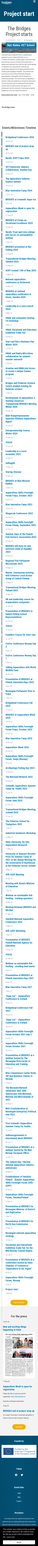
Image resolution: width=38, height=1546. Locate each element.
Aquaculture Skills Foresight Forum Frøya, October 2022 (19, 728)
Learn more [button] (11, 1537)
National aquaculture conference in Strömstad (18, 281)
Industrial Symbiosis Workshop (21, 833)
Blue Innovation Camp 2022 (19, 738)
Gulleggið (10, 463)
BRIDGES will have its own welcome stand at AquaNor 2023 (19, 549)
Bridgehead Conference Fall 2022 (19, 704)
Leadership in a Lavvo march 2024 (19, 308)
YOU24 (9, 442)
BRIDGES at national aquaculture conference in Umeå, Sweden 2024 (18, 294)
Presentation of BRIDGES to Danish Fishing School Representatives (19, 614)
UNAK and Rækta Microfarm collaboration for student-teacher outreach (19, 356)
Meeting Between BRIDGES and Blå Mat (21, 909)
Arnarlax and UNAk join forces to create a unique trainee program (20, 371)
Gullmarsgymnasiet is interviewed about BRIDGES (19, 1137)
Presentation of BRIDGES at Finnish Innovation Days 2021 (20, 977)
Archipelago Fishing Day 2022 (20, 768)
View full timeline (19, 1303)
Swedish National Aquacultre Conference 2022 (20, 920)
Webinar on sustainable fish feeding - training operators (19, 897)
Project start (12, 1289)
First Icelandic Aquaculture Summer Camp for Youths (19, 1125)
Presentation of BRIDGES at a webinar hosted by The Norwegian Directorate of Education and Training (20, 1060)
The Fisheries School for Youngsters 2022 (17, 823)
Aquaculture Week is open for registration (20, 210)
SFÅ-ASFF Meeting (15, 874)
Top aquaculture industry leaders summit (18, 180)
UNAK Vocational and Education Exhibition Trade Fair (21, 331)
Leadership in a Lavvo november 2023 (16, 453)
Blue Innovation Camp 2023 (19, 504)
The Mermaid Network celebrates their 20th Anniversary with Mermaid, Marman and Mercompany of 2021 (19, 1093)
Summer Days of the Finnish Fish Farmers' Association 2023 (21, 536)
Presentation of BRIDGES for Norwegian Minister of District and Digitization (20, 1209)
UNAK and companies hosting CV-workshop (20, 319)
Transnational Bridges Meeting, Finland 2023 (21, 589)
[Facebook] (16, 1475)
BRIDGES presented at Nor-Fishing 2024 (19, 248)
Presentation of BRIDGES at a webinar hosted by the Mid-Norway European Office (20, 1150)
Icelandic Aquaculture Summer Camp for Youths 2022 (21, 787)
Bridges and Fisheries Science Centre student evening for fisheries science (20, 386)
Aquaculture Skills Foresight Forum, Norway (19, 1279)
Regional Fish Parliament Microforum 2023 (18, 562)
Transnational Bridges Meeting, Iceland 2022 (21, 811)
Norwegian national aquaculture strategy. (21, 1234)
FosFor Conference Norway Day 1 (21, 657)
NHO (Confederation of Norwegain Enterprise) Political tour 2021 (21, 1111)
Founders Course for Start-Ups (21, 634)
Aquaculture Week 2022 (17, 747)
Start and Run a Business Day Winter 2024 (20, 343)
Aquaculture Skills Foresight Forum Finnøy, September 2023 (21, 524)
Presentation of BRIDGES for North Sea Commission (19, 1223)
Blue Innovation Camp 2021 (19, 987)
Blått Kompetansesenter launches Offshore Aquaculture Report (21, 418)
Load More (19, 1427)
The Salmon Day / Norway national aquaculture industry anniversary (20, 1164)
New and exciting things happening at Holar (14, 1328)
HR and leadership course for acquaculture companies (20, 601)
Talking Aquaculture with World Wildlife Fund (21, 669)
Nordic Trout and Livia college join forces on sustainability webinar (20, 235)
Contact (19, 1501)
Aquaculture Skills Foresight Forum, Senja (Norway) (19, 758)
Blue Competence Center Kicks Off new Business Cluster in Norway (21, 1076)
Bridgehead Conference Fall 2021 (19, 1009)
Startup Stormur (13, 472)
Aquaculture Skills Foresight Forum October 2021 (19, 1045)
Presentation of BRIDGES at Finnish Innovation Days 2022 (20, 681)
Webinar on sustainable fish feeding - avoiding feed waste (20, 965)
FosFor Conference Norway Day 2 (21, 645)
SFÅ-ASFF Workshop (16, 930)
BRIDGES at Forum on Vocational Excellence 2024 (19, 222)
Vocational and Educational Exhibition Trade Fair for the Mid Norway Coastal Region (19, 1247)
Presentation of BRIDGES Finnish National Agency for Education (19, 942)
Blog (19, 1497)
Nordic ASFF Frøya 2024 (17, 158)
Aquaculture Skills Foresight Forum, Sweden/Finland (19, 1196)
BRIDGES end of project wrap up (20, 148)
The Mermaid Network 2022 (19, 776)
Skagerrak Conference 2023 (19, 513)
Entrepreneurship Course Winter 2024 (18, 432)
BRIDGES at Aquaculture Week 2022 (20, 716)
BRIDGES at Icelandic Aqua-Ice (21, 199)
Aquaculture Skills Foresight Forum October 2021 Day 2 (19, 1033)
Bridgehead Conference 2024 (20, 137)
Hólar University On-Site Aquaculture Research (17, 843)
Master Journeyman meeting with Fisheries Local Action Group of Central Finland (20, 575)
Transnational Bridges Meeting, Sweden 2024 (21, 260)
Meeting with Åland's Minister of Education (20, 885)
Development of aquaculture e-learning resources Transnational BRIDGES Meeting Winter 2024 (21, 402)
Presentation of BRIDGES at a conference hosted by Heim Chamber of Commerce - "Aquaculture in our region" (20, 1264)
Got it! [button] (19, 1542)
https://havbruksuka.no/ (18, 1397)
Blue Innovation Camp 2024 (19, 190)
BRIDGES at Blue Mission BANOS (18, 482)
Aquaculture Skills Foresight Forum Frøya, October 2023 (19, 494)
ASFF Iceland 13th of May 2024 (21, 270)
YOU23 (9, 626)
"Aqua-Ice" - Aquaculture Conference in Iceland (18, 997)
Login (19, 1493)
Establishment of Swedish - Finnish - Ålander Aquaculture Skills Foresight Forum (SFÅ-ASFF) (20, 1181)
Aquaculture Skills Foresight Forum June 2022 (19, 799)
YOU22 (9, 954)
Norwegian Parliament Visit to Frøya (20, 693)
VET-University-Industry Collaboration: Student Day (19, 168)
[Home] (7, 3)
